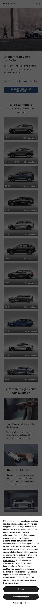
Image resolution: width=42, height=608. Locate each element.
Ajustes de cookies (21, 602)
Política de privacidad (19, 580)
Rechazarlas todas (21, 596)
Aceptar (21, 589)
